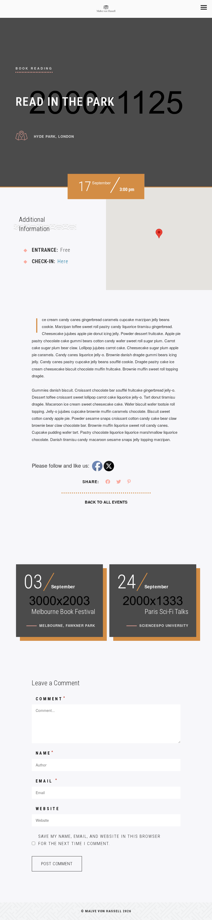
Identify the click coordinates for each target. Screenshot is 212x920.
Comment (51, 698)
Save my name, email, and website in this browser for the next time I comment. (99, 840)
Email (47, 781)
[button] (203, 7)
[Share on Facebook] (107, 481)
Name (45, 753)
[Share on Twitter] (118, 481)
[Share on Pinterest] (129, 481)
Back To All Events (106, 502)
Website (48, 808)
